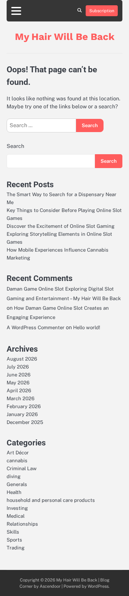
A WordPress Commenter (35, 327)
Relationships (22, 524)
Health (14, 492)
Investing (17, 508)
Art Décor (18, 452)
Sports (14, 540)
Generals (17, 484)
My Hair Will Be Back (64, 36)
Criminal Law (22, 468)
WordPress (98, 586)
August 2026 (22, 359)
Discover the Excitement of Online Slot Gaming (60, 226)
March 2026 (20, 398)
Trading (15, 547)
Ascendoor (50, 586)
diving (14, 476)
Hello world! (86, 327)
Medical (15, 516)
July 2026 (18, 366)
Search (15, 146)
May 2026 (18, 382)
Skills (13, 532)
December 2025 (25, 422)
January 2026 (22, 414)
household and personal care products (51, 500)
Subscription (101, 10)
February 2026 (24, 406)
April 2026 (19, 390)
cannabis (17, 460)
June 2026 (18, 374)
